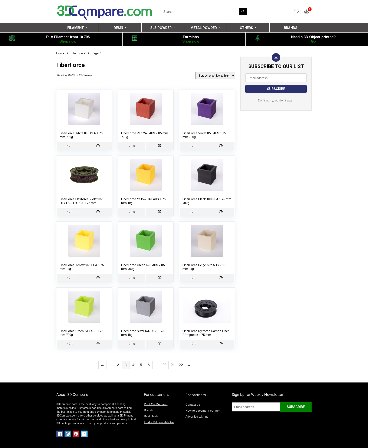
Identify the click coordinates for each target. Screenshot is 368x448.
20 (164, 365)
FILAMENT (75, 28)
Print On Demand (155, 404)
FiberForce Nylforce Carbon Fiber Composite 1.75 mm (206, 333)
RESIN (118, 28)
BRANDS (290, 28)
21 (173, 365)
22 (181, 365)
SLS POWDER (161, 28)
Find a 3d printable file (159, 422)
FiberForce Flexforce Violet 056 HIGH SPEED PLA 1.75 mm (82, 201)
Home (60, 53)
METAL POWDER (203, 28)
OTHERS (246, 28)
